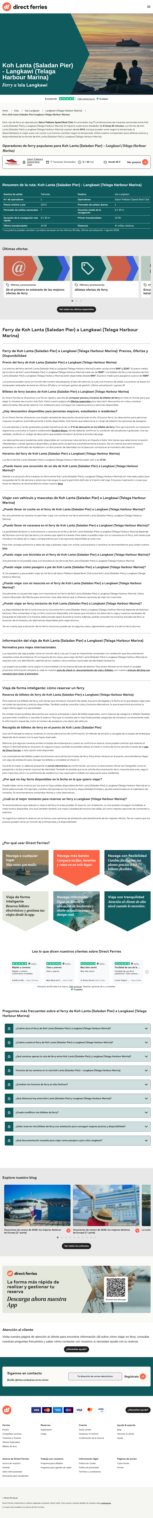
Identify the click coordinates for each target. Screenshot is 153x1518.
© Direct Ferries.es (10, 1498)
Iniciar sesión (85, 1429)
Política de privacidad (89, 1467)
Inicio (5, 111)
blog (60, 483)
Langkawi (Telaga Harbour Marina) (63, 111)
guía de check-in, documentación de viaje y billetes (85, 670)
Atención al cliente (125, 1434)
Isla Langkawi (32, 111)
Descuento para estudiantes (15, 1476)
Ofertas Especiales (11, 1442)
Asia (16, 111)
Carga (43, 1434)
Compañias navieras (12, 1434)
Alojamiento (46, 1429)
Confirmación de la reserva (91, 1438)
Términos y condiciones (90, 1471)
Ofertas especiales (81, 401)
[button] (78, 1028)
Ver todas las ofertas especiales (76, 309)
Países (5, 1429)
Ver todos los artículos (76, 1246)
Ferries (120, 1467)
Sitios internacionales (12, 1471)
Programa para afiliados (52, 1463)
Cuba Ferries (123, 1463)
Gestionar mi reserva (88, 1434)
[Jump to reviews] (76, 98)
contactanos (106, 1503)
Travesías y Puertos (11, 1438)
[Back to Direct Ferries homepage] (24, 6)
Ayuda (120, 1438)
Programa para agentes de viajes (56, 1467)
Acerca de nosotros (11, 1463)
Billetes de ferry (9, 1446)
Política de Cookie (87, 1463)
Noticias (6, 1467)
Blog (119, 1429)
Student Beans (59, 430)
